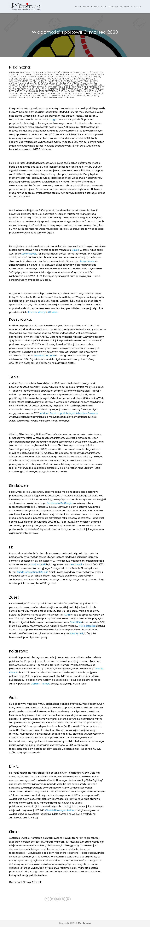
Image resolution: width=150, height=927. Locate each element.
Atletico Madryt (37, 312)
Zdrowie (113, 6)
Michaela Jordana (44, 355)
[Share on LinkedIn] (68, 899)
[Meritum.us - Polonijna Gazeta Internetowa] (26, 6)
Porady (124, 6)
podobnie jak (67, 413)
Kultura (136, 6)
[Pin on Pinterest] (62, 899)
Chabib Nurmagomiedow (59, 810)
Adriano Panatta (49, 413)
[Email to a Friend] (57, 899)
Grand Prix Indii (37, 564)
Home (78, 6)
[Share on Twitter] (52, 899)
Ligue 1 (75, 250)
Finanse (87, 6)
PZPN (67, 614)
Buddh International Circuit (32, 572)
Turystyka (100, 6)
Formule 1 (76, 564)
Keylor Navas (28, 253)
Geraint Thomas (40, 683)
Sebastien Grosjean (86, 413)
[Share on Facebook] (47, 899)
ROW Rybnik (76, 633)
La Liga (52, 119)
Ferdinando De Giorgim (60, 503)
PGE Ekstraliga (87, 626)
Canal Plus (76, 622)
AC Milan (52, 312)
